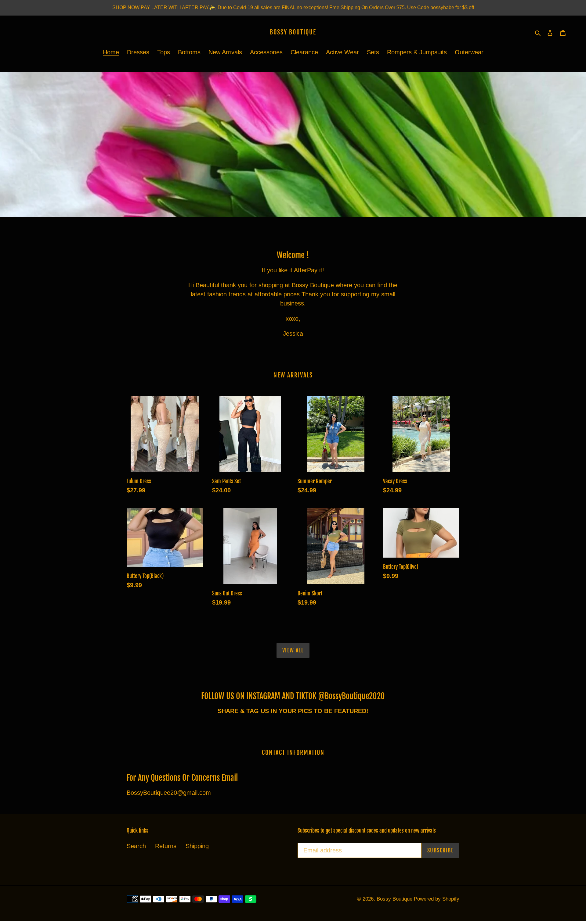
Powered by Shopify (436, 899)
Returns (165, 846)
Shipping (197, 846)
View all (293, 650)
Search (136, 846)
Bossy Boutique (293, 32)
